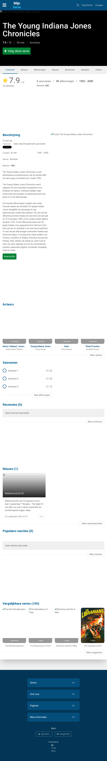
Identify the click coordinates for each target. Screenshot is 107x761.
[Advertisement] (53, 108)
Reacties (85, 70)
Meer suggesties (94, 652)
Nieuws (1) (10, 469)
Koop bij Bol (9, 256)
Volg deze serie (18, 51)
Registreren (87, 5)
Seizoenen (10, 362)
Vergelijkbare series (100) (21, 603)
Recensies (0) (12, 404)
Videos (98, 70)
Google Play (65, 734)
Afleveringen (40, 70)
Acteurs (24, 70)
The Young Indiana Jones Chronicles (47, 29)
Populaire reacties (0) (18, 531)
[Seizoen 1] (27, 371)
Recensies (70, 70)
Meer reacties (95, 554)
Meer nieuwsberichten (92, 523)
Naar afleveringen (42, 395)
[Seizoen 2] (27, 379)
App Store (45, 734)
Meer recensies (95, 421)
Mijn (17, 5)
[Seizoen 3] (27, 387)
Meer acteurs (96, 355)
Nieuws (55, 70)
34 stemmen (8, 86)
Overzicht (10, 70)
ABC (47, 85)
